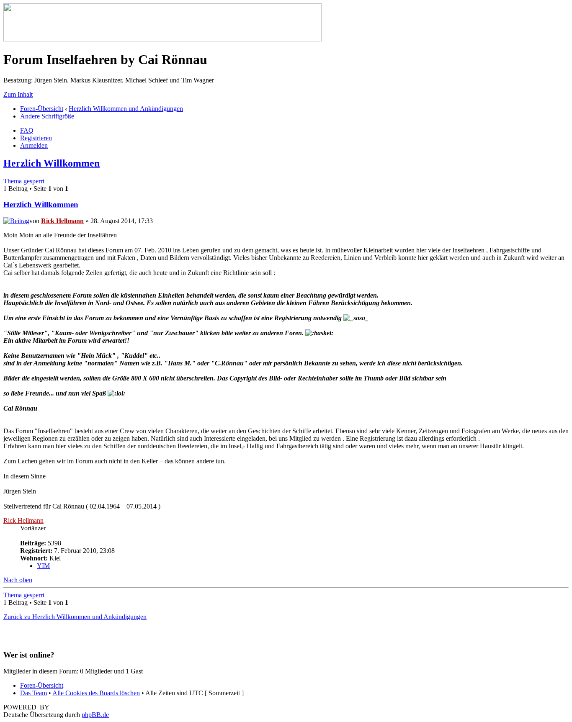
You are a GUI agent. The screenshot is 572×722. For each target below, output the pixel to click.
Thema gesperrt (23, 181)
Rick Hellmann (62, 220)
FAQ (26, 130)
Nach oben (17, 579)
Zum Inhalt (18, 94)
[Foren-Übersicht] (162, 39)
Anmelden (34, 145)
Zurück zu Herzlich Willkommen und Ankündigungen (75, 616)
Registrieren (36, 137)
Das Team (33, 692)
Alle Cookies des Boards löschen (96, 692)
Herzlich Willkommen (51, 163)
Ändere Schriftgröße (47, 116)
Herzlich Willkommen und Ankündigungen (126, 108)
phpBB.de (95, 714)
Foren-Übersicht (41, 108)
